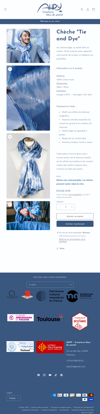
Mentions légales (87, 412)
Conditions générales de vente (82, 410)
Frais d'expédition (75, 195)
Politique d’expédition (49, 410)
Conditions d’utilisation (30, 410)
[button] (5, 9)
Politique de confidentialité (83, 407)
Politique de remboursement (61, 407)
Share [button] (62, 248)
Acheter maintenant (75, 224)
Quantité (60, 202)
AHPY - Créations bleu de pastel (36, 407)
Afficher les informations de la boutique (72, 240)
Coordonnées (64, 410)
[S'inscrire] (70, 285)
